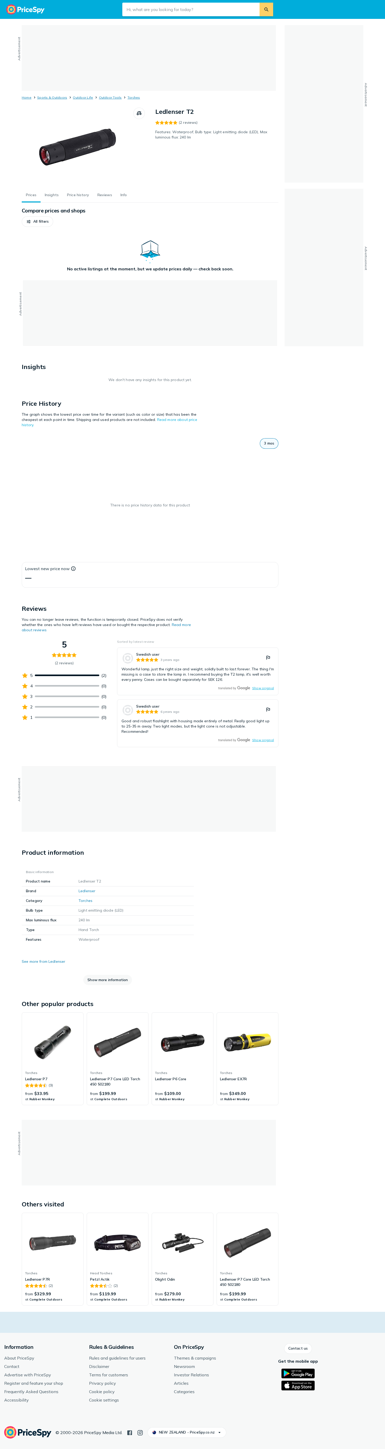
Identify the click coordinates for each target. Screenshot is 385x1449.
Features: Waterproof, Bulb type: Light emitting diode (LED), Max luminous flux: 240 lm (211, 135)
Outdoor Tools (110, 97)
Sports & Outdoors (52, 97)
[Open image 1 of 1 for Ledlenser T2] (77, 147)
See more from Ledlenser (43, 961)
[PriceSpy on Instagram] (140, 1432)
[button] (37, 221)
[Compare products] (139, 113)
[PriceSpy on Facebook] (129, 1432)
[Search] (266, 9)
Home (26, 97)
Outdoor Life (83, 97)
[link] (197, 671)
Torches (134, 97)
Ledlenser (87, 891)
